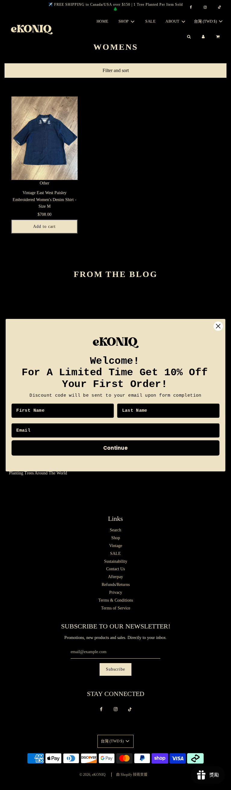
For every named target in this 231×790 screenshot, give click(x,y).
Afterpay (115, 576)
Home (103, 21)
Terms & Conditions (115, 600)
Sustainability (115, 561)
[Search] (188, 37)
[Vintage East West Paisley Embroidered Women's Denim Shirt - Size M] (44, 138)
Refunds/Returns (116, 584)
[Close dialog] (218, 326)
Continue (115, 447)
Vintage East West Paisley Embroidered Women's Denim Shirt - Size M (44, 199)
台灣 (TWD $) (206, 21)
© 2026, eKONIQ (92, 775)
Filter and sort (116, 70)
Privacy (115, 592)
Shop (115, 538)
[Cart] (218, 37)
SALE (150, 21)
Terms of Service (115, 608)
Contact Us (115, 569)
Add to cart (44, 226)
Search (115, 530)
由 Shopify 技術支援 (131, 775)
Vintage (115, 545)
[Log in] (203, 37)
